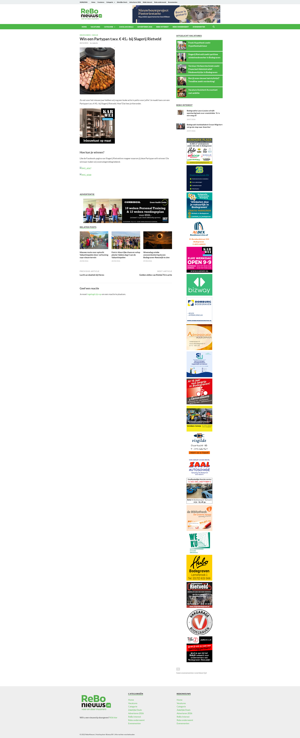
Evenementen (172, 2)
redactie (95, 43)
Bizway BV (110, 734)
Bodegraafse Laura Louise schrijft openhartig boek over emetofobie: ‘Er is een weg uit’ (203, 113)
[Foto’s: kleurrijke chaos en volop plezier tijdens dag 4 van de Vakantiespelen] (126, 241)
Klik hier (113, 717)
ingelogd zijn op (94, 294)
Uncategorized (85, 35)
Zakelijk (95, 35)
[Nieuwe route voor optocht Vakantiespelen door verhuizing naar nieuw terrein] (94, 241)
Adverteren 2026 (135, 2)
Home (93, 2)
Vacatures (100, 2)
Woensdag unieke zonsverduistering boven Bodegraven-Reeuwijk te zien (156, 255)
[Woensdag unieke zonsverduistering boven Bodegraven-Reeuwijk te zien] (157, 241)
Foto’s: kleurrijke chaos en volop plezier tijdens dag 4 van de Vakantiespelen (126, 255)
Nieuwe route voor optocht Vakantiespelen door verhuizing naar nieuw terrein (94, 255)
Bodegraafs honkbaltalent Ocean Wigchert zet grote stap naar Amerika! (204, 125)
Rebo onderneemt (160, 2)
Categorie (109, 2)
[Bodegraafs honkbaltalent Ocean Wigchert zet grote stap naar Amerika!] (180, 125)
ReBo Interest (147, 2)
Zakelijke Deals (122, 2)
